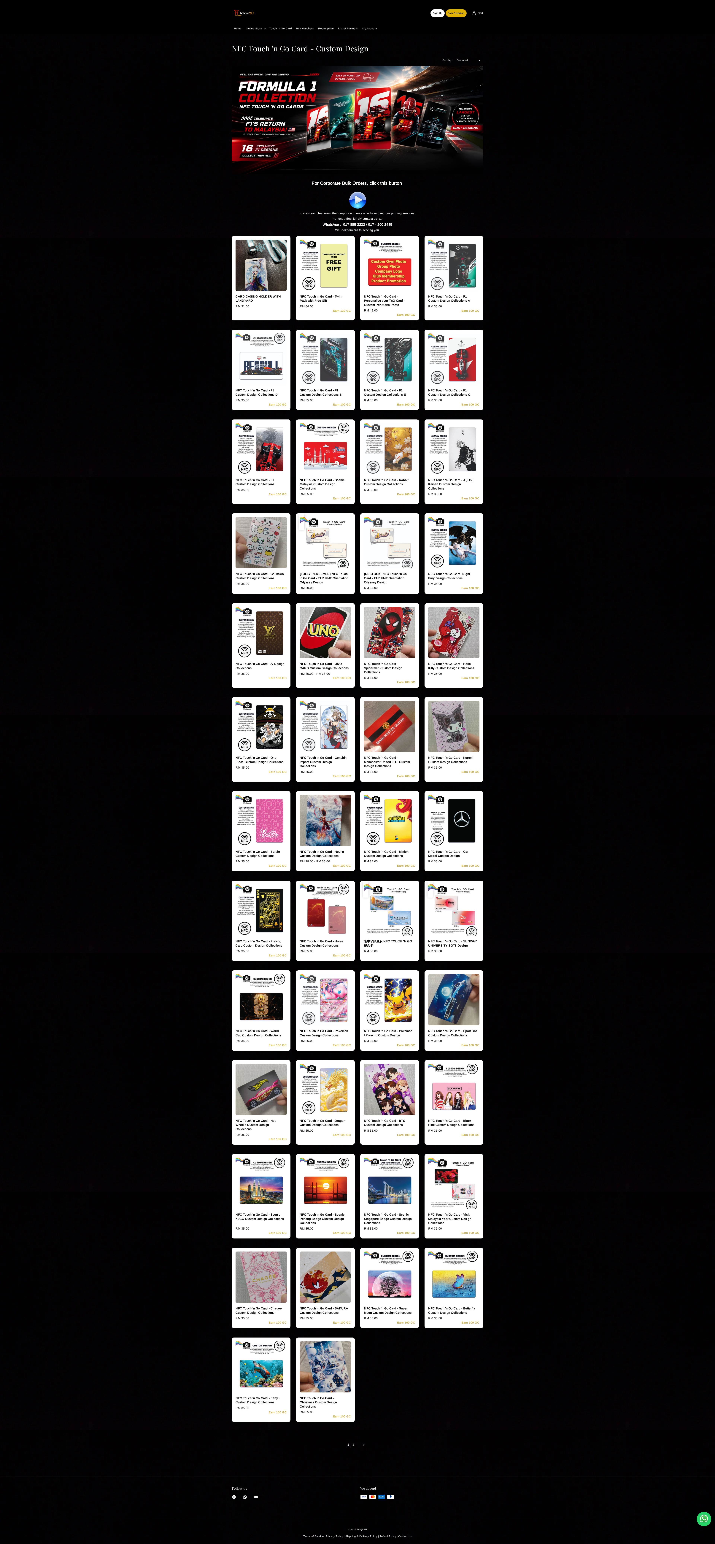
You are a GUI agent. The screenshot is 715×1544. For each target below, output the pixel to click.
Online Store (254, 28)
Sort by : (447, 60)
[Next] (363, 1445)
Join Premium (456, 13)
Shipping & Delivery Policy (361, 1536)
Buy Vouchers (305, 28)
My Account (369, 28)
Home (237, 28)
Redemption (326, 28)
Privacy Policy (334, 1536)
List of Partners (348, 28)
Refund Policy (387, 1536)
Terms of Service (313, 1536)
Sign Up (437, 13)
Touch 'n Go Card (280, 28)
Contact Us (405, 1536)
